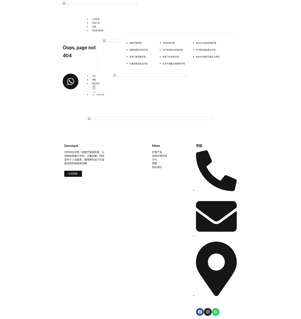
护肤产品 (157, 152)
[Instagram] (208, 312)
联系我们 (157, 167)
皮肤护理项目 (159, 155)
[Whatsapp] (215, 312)
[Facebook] (200, 312)
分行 (154, 159)
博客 (154, 163)
